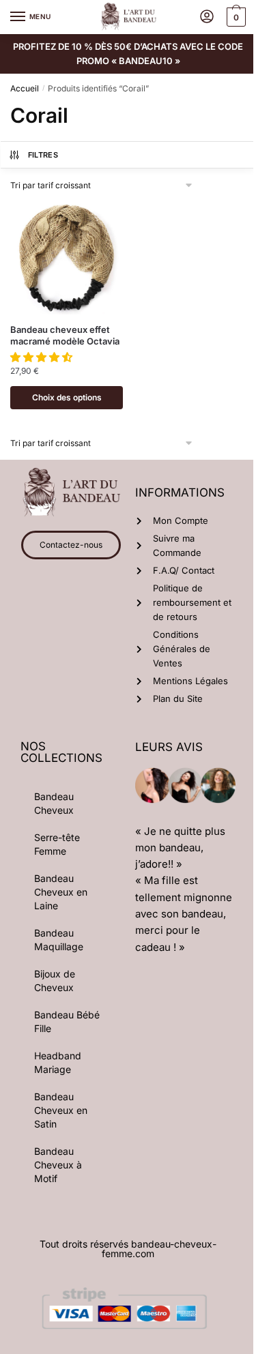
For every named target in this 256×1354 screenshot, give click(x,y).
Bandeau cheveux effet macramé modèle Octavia (64, 335)
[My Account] (207, 17)
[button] (42, 357)
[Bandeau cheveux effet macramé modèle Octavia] (66, 258)
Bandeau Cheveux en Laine (60, 891)
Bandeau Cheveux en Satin (60, 1110)
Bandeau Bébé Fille (67, 1021)
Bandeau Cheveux (54, 803)
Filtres (43, 155)
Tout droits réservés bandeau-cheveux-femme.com (128, 1248)
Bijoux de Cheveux (54, 980)
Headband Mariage (57, 1062)
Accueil (24, 88)
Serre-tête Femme (57, 844)
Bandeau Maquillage (58, 939)
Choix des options (67, 397)
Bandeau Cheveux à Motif (58, 1164)
